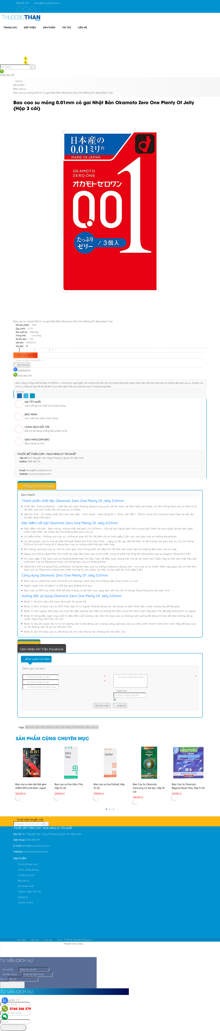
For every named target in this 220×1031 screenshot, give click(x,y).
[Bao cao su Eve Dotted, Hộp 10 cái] (109, 762)
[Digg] (32, 396)
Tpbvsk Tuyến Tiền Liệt (29, 891)
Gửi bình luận (102, 705)
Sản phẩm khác (25, 886)
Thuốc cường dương (27, 869)
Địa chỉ (3, 979)
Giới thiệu (30, 27)
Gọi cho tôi (23, 364)
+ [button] (52, 350)
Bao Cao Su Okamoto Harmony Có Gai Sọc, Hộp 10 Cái (149, 788)
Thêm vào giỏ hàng (26, 355)
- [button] (16, 350)
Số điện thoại (11, 974)
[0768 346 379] (5, 1008)
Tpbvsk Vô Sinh (25, 902)
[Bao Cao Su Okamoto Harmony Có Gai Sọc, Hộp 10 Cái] (149, 762)
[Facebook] (19, 396)
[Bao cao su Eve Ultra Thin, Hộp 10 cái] (70, 762)
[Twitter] (26, 396)
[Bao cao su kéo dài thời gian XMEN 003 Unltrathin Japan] (31, 762)
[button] (28, 33)
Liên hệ (82, 27)
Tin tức (66, 27)
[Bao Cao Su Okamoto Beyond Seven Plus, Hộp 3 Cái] (188, 762)
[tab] (110, 486)
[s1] (21, 21)
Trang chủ (10, 27)
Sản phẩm (49, 27)
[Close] (1, 947)
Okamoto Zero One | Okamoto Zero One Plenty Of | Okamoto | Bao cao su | (61, 727)
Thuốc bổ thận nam (27, 864)
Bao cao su (23, 880)
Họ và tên (9, 969)
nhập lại (121, 705)
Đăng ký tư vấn (13, 984)
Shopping (22, 897)
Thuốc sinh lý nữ (26, 875)
